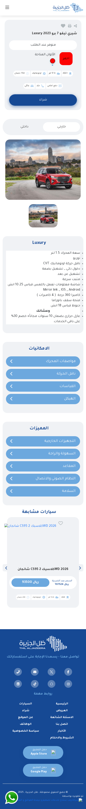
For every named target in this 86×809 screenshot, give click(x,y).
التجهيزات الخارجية (60, 441)
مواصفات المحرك (61, 361)
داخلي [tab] (24, 127)
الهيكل (70, 399)
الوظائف (26, 724)
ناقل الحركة (66, 374)
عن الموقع (25, 717)
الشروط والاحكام (62, 737)
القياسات (68, 386)
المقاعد (69, 466)
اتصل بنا (62, 724)
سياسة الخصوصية (25, 731)
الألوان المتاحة (45, 55)
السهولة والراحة (62, 454)
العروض (62, 710)
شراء (43, 100)
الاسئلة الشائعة (61, 717)
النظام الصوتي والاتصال (56, 479)
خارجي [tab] (61, 127)
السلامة (69, 491)
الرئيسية (62, 703)
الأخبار (62, 731)
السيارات (25, 703)
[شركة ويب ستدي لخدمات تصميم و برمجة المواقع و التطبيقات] (47, 800)
